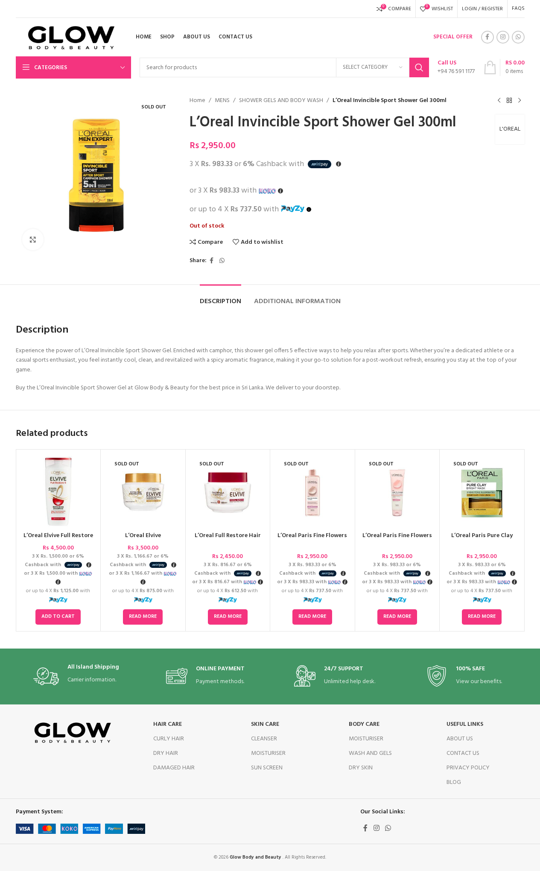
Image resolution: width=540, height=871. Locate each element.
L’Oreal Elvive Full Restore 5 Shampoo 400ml (58, 540)
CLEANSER (264, 739)
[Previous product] (499, 101)
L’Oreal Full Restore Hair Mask (228, 540)
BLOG (454, 782)
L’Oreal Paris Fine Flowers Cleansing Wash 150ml (397, 540)
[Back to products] (509, 101)
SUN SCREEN (267, 768)
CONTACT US (463, 753)
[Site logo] (68, 37)
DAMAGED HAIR (174, 768)
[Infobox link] (456, 67)
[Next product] (519, 101)
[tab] (220, 297)
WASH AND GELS (370, 753)
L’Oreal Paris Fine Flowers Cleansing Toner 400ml (312, 540)
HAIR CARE (167, 724)
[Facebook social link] (487, 37)
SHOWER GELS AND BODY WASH (281, 100)
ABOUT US (460, 739)
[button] (58, 617)
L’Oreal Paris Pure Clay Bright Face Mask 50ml (482, 540)
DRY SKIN (361, 768)
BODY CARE (364, 724)
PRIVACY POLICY (468, 768)
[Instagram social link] (502, 37)
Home (197, 100)
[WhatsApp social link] (518, 37)
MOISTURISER (268, 753)
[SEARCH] (419, 67)
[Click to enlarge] (33, 239)
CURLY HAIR (168, 739)
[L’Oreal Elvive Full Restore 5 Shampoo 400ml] (58, 492)
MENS (222, 100)
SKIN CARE (265, 724)
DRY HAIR (165, 753)
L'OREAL (509, 129)
